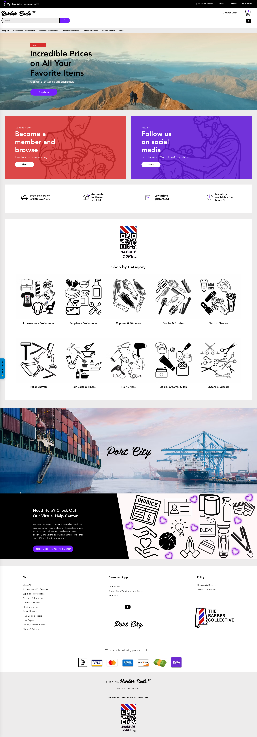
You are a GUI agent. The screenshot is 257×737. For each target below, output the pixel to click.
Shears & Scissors (31, 629)
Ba (4, 13)
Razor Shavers (30, 611)
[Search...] (64, 20)
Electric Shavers (30, 607)
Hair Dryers (28, 620)
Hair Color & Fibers (32, 615)
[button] (248, 13)
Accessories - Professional (35, 589)
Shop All (27, 585)
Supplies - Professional (34, 593)
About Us (113, 595)
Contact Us (114, 586)
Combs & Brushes (31, 602)
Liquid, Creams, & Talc (34, 624)
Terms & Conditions (206, 589)
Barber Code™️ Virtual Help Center (126, 591)
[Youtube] (249, 21)
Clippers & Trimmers (33, 598)
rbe (10, 13)
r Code (23, 13)
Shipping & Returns (206, 585)
